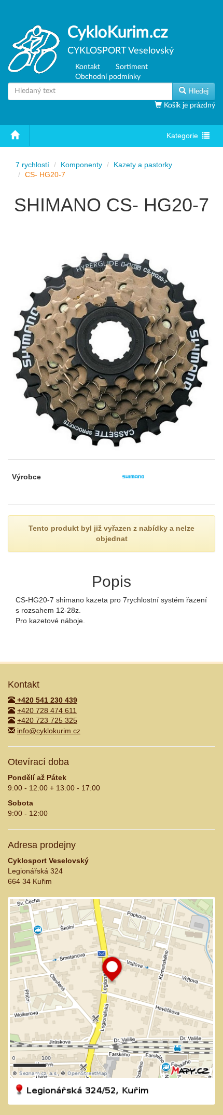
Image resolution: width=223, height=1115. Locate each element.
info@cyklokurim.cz (48, 731)
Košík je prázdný (188, 105)
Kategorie (184, 137)
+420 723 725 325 (47, 720)
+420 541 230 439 (46, 700)
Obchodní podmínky (108, 76)
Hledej (197, 91)
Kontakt (87, 67)
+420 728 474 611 (47, 710)
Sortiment (132, 67)
